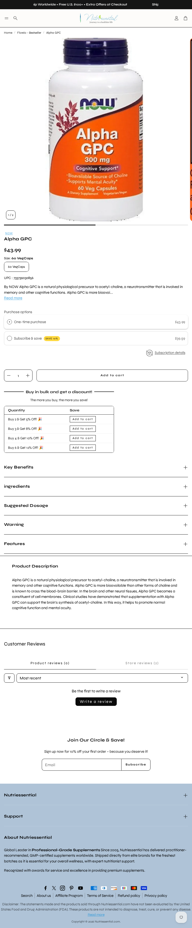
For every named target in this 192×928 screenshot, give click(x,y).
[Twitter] (54, 888)
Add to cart (82, 419)
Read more (13, 298)
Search (26, 895)
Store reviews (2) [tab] (142, 663)
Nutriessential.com (115, 904)
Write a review (96, 701)
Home (8, 32)
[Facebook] (45, 888)
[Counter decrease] (8, 375)
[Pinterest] (71, 888)
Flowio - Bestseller (29, 32)
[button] (6, 18)
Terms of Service (100, 895)
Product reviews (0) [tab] (50, 663)
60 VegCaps (16, 267)
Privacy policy (155, 895)
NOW (9, 233)
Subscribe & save (36, 338)
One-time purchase (30, 322)
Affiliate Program (69, 895)
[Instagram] (62, 888)
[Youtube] (80, 888)
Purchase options (18, 312)
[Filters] (9, 678)
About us (44, 895)
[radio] (9, 322)
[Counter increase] (27, 375)
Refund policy (129, 895)
